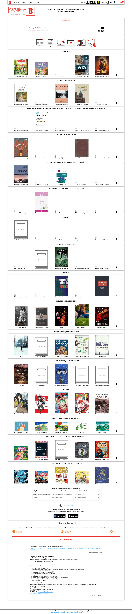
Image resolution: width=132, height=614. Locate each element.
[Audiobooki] (61, 47)
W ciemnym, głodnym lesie (83, 495)
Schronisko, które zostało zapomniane (63, 498)
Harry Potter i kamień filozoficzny (40, 492)
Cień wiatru (35, 497)
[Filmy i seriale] (71, 47)
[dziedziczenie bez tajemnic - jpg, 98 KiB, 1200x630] (39, 593)
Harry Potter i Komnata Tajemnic (40, 495)
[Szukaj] (102, 28)
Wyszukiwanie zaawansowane (36, 30)
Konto (37, 2)
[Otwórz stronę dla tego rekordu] (21, 67)
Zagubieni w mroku (82, 497)
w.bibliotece (57, 527)
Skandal (79, 498)
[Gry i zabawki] (92, 47)
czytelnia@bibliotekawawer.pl (45, 592)
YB (95, 2)
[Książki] (40, 47)
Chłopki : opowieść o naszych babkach (63, 492)
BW (91, 2)
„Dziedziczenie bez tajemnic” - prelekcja (42, 556)
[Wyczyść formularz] (98, 31)
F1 (111, 2)
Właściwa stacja (81, 494)
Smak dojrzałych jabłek (60, 495)
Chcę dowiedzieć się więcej (57, 612)
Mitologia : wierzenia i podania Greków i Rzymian (43, 494)
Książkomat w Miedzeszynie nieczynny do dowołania (46, 546)
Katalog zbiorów (66, 20)
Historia (24, 2)
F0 (108, 2)
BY (98, 2)
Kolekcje (47, 30)
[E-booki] (50, 47)
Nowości (16, 2)
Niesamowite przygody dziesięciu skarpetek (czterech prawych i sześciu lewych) (49, 498)
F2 (115, 2)
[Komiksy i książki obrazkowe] (81, 47)
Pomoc (31, 2)
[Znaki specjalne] (102, 31)
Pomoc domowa (58, 497)
